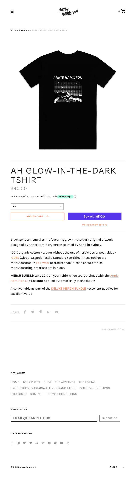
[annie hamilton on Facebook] (12, 442)
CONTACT (36, 394)
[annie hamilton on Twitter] (24, 442)
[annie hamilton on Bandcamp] (49, 442)
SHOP (48, 382)
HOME (15, 382)
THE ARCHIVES (65, 382)
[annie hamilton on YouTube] (61, 442)
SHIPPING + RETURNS (95, 388)
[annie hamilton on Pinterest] (30, 442)
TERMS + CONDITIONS (61, 394)
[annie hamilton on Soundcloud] (36, 442)
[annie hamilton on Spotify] (43, 442)
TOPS (24, 30)
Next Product (111, 329)
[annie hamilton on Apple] (55, 442)
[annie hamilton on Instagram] (18, 442)
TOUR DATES (31, 382)
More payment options (94, 224)
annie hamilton (27, 467)
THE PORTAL (87, 382)
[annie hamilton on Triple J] (67, 442)
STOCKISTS (19, 394)
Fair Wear (42, 263)
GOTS (15, 258)
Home (14, 30)
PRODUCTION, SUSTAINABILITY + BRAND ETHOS (43, 388)
